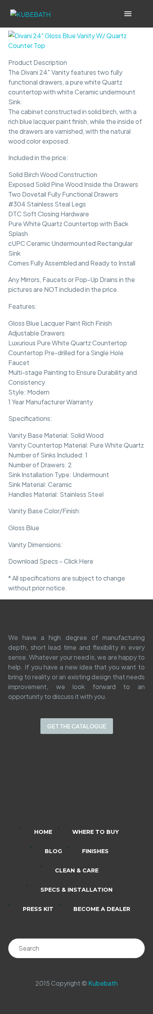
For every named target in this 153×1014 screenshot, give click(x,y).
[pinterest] (107, 786)
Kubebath (103, 983)
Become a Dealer (101, 909)
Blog (53, 851)
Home (43, 831)
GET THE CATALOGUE (76, 726)
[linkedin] (46, 786)
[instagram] (66, 786)
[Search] (135, 948)
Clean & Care (76, 870)
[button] (139, 14)
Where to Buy (95, 831)
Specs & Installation (76, 889)
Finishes (95, 851)
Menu (127, 14)
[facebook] (86, 786)
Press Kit (38, 909)
